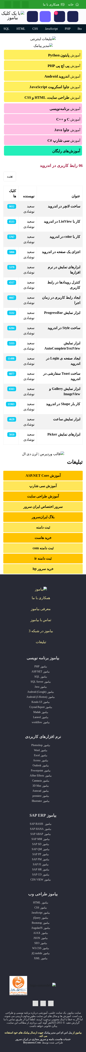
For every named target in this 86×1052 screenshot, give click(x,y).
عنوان (76, 196)
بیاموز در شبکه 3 (41, 631)
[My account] (72, 16)
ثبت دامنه (43, 527)
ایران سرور (21, 1039)
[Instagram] (7, 4)
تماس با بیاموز (40, 620)
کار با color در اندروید (65, 236)
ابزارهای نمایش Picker (63, 434)
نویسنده (28, 196)
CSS (35, 28)
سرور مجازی (39, 1039)
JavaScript (51, 28)
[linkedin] (25, 4)
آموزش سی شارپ (43, 486)
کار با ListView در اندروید (62, 221)
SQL (6, 28)
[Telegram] (16, 4)
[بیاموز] (41, 589)
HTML (21, 28)
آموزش (64, 55)
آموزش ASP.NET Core (43, 475)
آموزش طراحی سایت (43, 496)
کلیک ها (12, 193)
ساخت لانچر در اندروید (64, 206)
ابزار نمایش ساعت (66, 419)
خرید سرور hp (43, 569)
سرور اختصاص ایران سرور (43, 506)
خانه (71, 4)
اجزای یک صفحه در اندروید (61, 252)
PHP (68, 28)
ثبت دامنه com (43, 548)
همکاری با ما (51, 4)
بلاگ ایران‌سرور (43, 517)
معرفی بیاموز (41, 609)
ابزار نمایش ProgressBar (62, 313)
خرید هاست (43, 538)
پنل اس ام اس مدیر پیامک (58, 1032)
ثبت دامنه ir (43, 558)
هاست (58, 1039)
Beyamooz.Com (32, 1042)
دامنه (51, 1039)
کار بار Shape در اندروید (63, 404)
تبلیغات (41, 642)
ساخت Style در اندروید (64, 328)
